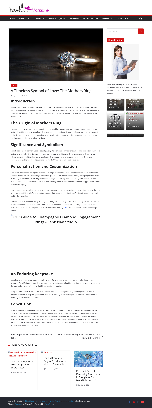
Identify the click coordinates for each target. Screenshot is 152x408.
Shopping (74, 18)
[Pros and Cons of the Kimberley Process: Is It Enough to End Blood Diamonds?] (88, 352)
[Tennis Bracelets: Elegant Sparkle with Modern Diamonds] (46, 352)
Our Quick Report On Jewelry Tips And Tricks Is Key (22, 364)
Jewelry (62, 18)
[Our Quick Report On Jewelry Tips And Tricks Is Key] (23, 352)
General (105, 18)
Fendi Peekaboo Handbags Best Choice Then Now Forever (134, 99)
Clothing (37, 18)
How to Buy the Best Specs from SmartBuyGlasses (135, 118)
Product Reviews (90, 18)
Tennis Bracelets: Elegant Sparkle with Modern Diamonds (54, 361)
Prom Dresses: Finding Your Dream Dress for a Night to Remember (79, 336)
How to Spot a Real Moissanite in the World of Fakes (31, 336)
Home (12, 18)
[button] (27, 18)
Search (141, 31)
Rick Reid (31, 96)
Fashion (22, 18)
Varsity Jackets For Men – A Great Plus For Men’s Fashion (115, 119)
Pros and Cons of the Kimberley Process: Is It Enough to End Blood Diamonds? (88, 375)
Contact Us (121, 18)
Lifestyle (52, 18)
